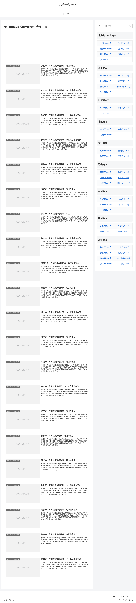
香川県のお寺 (106, 231)
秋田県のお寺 (123, 43)
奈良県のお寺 (123, 178)
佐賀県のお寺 (106, 253)
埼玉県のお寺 (106, 92)
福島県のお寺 (123, 54)
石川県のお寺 (106, 135)
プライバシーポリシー (125, 596)
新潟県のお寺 (106, 108)
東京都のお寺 (123, 81)
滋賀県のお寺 (106, 172)
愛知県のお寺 (123, 151)
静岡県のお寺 (106, 156)
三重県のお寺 (123, 156)
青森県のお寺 (106, 49)
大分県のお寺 (123, 247)
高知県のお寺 (123, 231)
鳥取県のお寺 (106, 199)
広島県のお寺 (123, 199)
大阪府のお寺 (106, 183)
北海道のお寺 (106, 43)
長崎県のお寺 (106, 258)
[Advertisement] (46, 45)
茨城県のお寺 (106, 76)
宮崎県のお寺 (123, 253)
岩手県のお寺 (106, 54)
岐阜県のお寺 (106, 151)
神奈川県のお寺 (123, 87)
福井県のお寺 (123, 129)
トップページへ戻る (109, 596)
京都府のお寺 (106, 178)
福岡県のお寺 (106, 247)
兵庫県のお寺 (123, 172)
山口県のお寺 (123, 205)
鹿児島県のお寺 (123, 258)
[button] (130, 26)
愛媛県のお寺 (123, 226)
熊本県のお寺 (106, 264)
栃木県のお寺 (106, 81)
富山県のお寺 (106, 129)
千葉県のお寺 (123, 76)
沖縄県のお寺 (123, 264)
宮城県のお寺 (106, 60)
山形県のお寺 (123, 49)
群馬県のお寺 (106, 87)
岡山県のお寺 (106, 210)
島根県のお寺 (106, 205)
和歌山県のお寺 (123, 183)
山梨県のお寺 (106, 113)
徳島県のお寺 (106, 226)
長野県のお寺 (123, 108)
